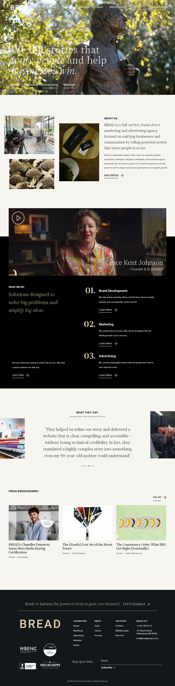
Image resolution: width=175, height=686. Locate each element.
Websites (69, 84)
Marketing (31, 84)
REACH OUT (142, 621)
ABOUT (98, 621)
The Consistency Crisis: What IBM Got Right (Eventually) (140, 546)
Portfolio (119, 626)
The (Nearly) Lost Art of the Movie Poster (87, 546)
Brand (15, 84)
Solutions (68, 7)
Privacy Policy (86, 681)
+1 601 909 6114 (144, 626)
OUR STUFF (121, 621)
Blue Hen (120, 635)
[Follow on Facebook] (167, 79)
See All (157, 497)
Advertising (50, 84)
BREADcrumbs (118, 7)
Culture (98, 631)
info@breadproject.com (147, 638)
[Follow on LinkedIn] (167, 87)
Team (97, 626)
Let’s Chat (18, 375)
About (52, 7)
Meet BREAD (111, 175)
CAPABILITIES (80, 621)
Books (76, 645)
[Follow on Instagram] (167, 64)
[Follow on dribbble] (167, 72)
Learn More (105, 309)
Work (100, 7)
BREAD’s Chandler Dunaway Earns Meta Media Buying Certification (29, 548)
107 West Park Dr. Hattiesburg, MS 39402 (146, 632)
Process (85, 7)
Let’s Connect (158, 7)
